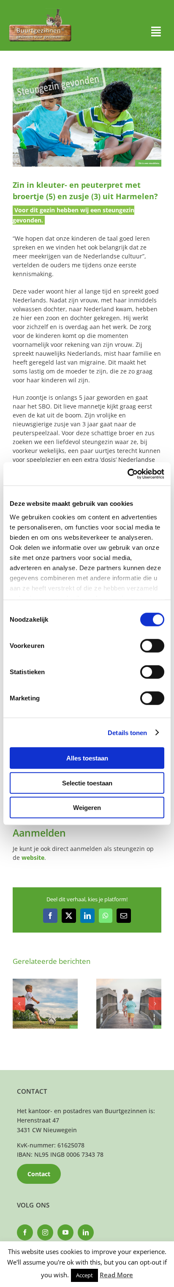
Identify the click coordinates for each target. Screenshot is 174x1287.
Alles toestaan (87, 758)
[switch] (152, 646)
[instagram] (45, 1232)
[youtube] (65, 1232)
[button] (19, 1003)
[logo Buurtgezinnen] (40, 11)
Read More (116, 1275)
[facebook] (25, 1232)
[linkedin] (86, 1232)
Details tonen (127, 732)
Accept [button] (84, 1275)
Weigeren (87, 807)
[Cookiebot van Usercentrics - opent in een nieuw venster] (127, 473)
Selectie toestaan (87, 782)
